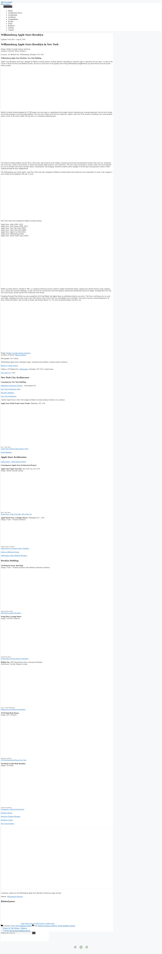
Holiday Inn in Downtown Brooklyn (13, 709)
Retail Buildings (6, 452)
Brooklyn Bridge (6, 813)
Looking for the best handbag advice (16, 930)
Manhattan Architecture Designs (11, 386)
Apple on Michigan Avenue (10, 552)
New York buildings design (21, 926)
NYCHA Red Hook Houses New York (13, 760)
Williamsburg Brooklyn (15, 896)
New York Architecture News (11, 389)
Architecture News (15, 13)
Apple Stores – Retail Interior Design (13, 462)
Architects (12, 17)
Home (10, 11)
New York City (6, 373)
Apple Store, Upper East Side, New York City (16, 514)
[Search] (33, 933)
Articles (11, 28)
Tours (10, 24)
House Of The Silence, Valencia (15, 928)
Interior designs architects (47, 926)
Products (11, 26)
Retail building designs (66, 926)
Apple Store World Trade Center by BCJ (14, 449)
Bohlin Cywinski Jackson (9, 366)
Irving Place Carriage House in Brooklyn (14, 659)
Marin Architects (20, 355)
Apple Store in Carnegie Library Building (15, 548)
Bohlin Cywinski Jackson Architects (18, 353)
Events (10, 21)
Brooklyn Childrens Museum (10, 816)
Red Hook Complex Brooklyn (11, 613)
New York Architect (7, 823)
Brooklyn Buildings (7, 393)
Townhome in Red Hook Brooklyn (12, 809)
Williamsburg (24, 369)
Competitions (13, 19)
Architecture (12, 15)
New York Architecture (8, 396)
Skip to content (6, 2)
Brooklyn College (7, 820)
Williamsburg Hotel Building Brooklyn (14, 555)
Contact (11, 30)
